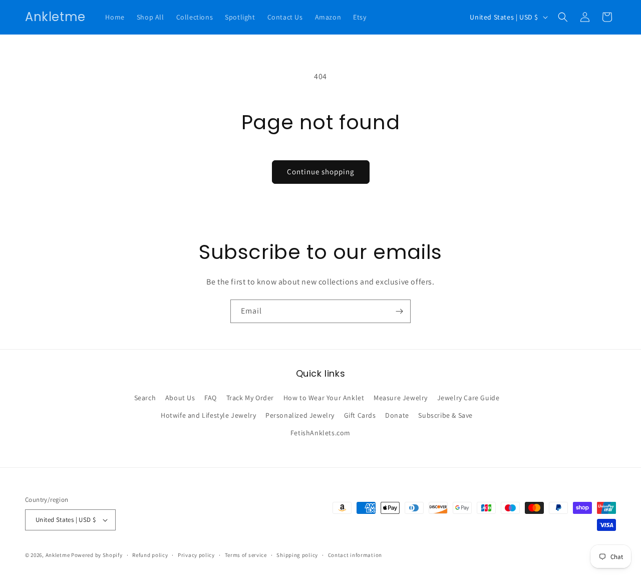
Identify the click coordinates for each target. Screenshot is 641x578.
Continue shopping (321, 171)
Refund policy (150, 554)
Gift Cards (360, 415)
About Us (180, 397)
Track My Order (250, 397)
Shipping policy (297, 554)
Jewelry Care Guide (468, 397)
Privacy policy (196, 554)
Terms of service (246, 554)
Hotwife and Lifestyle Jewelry (208, 415)
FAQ (210, 397)
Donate (397, 415)
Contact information (355, 554)
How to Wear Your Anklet (324, 397)
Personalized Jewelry (300, 415)
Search (145, 397)
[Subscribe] (399, 311)
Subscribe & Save (445, 415)
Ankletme (58, 554)
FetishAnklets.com (320, 432)
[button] (563, 17)
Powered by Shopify (97, 554)
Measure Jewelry (401, 397)
